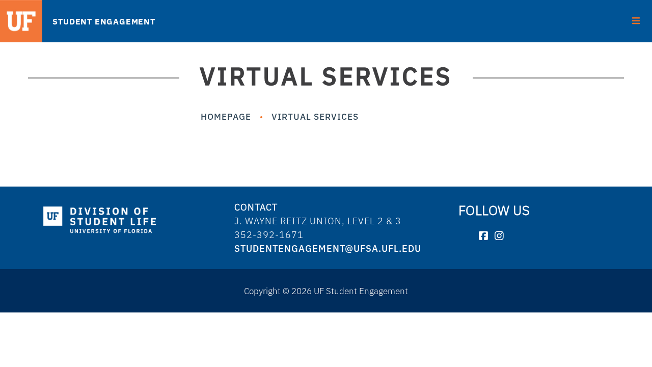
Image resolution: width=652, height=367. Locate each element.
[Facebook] (484, 236)
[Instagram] (499, 236)
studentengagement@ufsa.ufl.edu (327, 248)
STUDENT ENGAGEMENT (103, 21)
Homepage (226, 116)
